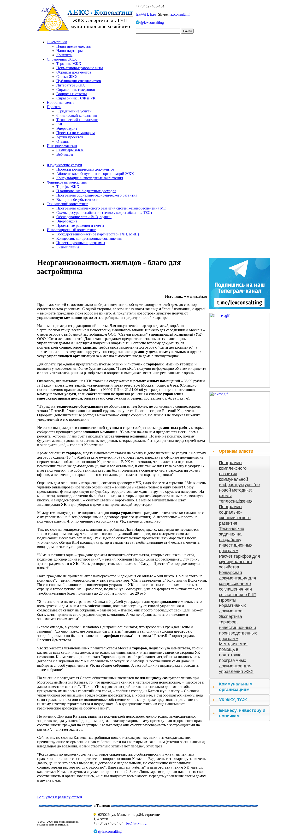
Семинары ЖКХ (69, 150)
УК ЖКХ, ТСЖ (233, 699)
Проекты (54, 107)
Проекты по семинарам (75, 133)
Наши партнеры (69, 51)
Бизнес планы (67, 247)
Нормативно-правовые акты (79, 68)
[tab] (239, 451)
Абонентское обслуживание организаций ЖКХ (95, 174)
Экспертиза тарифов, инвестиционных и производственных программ (238, 627)
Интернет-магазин (62, 146)
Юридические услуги (74, 111)
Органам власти (236, 451)
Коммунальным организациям (236, 687)
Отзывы (63, 141)
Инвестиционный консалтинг (71, 230)
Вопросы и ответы (71, 94)
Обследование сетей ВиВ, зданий (84, 217)
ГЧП (60, 124)
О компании (57, 42)
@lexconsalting (152, 22)
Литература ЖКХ (70, 85)
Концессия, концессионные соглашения (89, 238)
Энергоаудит (66, 128)
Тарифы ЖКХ (67, 187)
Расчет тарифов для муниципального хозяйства (239, 562)
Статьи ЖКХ (67, 76)
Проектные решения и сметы (80, 225)
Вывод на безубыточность (77, 199)
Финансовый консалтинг (77, 115)
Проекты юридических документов (85, 169)
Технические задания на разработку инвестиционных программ (235, 539)
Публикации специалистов (78, 81)
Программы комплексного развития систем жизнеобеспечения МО (111, 208)
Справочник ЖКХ (62, 59)
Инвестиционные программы (80, 243)
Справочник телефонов (75, 89)
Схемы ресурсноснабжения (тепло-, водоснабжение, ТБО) (104, 212)
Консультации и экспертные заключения (89, 178)
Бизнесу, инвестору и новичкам (242, 713)
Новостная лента (60, 102)
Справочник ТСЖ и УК (75, 98)
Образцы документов (73, 72)
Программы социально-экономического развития (96, 195)
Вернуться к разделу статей (59, 797)
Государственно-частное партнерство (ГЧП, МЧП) (97, 234)
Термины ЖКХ (68, 64)
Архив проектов (69, 137)
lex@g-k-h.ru (146, 14)
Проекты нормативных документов (232, 606)
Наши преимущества (73, 46)
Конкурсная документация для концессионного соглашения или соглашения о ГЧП (237, 583)
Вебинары (64, 154)
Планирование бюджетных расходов (86, 191)
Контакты (64, 55)
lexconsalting (179, 14)
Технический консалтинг (77, 120)
